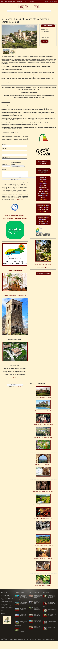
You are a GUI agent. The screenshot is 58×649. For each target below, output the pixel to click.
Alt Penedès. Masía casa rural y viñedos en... (43, 545)
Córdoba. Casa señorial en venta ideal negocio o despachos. (52, 623)
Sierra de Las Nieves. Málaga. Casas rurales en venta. (37, 622)
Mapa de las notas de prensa (38, 639)
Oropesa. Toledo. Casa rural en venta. (52, 610)
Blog (25, 1)
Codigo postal (5, 164)
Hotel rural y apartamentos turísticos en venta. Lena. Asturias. (34, 609)
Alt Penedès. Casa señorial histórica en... (43, 518)
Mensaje (4, 169)
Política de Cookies (28, 639)
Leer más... (3, 613)
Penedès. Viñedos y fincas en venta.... (43, 585)
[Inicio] (29, 7)
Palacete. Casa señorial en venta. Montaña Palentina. (38, 596)
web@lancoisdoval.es (18, 199)
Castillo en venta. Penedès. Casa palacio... (43, 424)
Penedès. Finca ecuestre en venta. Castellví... (43, 478)
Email (3, 153)
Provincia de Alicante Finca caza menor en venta (51, 629)
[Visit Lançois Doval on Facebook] (50, 2)
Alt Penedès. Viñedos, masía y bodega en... (43, 558)
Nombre (4, 144)
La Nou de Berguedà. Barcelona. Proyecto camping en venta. (23, 604)
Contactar (46, 1)
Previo (4, 36)
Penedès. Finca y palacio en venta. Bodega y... (43, 411)
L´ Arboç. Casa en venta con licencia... (43, 397)
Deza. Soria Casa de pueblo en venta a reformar (23, 610)
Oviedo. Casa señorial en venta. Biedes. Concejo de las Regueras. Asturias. (21, 623)
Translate (19, 386)
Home (2, 1)
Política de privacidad (18, 639)
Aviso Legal (10, 639)
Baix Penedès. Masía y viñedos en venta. (43, 437)
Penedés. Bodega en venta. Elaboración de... (43, 572)
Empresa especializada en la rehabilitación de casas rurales (15, 218)
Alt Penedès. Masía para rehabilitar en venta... (43, 491)
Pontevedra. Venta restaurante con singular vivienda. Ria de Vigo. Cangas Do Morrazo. (21, 597)
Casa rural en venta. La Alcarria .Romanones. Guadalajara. (23, 630)
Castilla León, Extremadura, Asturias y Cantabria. (15, 215)
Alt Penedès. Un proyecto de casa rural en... (43, 505)
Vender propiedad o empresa (10, 1)
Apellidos (4, 148)
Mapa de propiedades (50, 639)
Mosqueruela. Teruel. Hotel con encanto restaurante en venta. (37, 628)
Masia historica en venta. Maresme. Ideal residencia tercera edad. (49, 604)
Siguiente (35, 36)
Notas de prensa (20, 1)
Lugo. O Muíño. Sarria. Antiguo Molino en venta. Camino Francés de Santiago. (49, 616)
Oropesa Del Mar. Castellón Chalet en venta (37, 602)
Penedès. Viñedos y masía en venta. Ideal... (43, 451)
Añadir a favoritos (48, 25)
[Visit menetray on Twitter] (52, 2)
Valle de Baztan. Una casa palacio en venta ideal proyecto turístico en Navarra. (49, 597)
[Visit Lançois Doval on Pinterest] (56, 2)
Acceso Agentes (4, 639)
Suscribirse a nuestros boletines (16, 163)
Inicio (2, 15)
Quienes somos (31, 1)
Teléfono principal (6, 157)
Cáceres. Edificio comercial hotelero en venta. (37, 616)
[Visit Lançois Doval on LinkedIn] (54, 2)
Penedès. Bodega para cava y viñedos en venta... (43, 532)
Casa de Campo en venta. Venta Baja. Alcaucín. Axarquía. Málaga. (20, 616)
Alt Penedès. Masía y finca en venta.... (43, 464)
